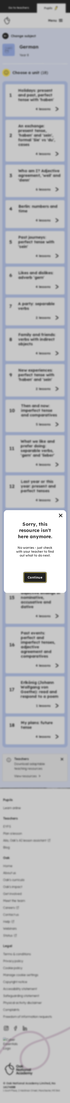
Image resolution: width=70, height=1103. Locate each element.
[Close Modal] (61, 515)
